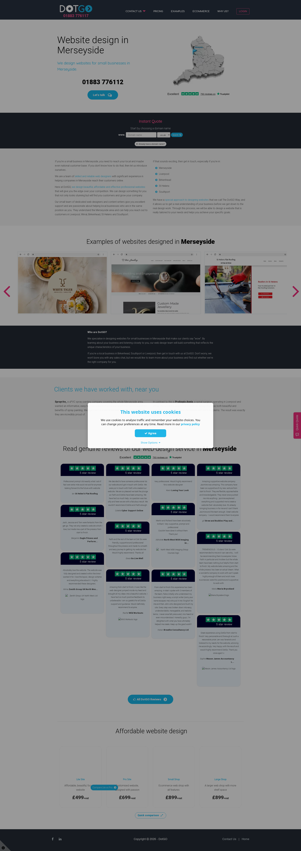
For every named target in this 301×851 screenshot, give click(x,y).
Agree (151, 433)
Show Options (150, 442)
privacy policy (190, 424)
